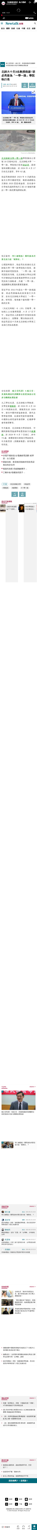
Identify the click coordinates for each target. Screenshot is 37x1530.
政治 (3, 28)
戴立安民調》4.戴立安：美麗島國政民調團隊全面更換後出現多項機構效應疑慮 (18, 394)
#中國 (5, 484)
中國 (23, 28)
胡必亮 (26, 165)
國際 (8, 28)
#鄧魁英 (5, 488)
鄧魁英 (13, 406)
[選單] (2, 23)
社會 (18, 28)
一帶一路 (18, 158)
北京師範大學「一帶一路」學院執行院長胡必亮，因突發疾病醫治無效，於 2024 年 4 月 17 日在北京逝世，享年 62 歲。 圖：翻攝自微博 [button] (18, 120)
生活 (28, 28)
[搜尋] (35, 23)
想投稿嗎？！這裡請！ (18, 1481)
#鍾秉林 (15, 488)
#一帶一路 (24, 488)
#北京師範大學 (15, 484)
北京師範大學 (7, 158)
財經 (13, 28)
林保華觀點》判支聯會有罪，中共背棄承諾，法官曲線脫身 (30, 508)
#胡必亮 (27, 484)
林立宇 (9, 84)
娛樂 (33, 28)
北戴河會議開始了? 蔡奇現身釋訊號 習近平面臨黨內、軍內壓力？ (12, 508)
